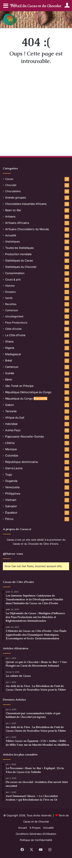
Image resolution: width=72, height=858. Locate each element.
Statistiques (12, 241)
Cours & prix (13, 279)
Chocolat (10, 185)
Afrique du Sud (14, 417)
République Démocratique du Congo (28, 392)
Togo (8, 474)
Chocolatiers (13, 191)
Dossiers (10, 291)
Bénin (8, 379)
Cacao (9, 178)
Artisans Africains (17, 223)
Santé (8, 298)
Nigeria (9, 347)
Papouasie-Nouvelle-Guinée (24, 436)
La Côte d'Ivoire (15, 335)
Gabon (9, 404)
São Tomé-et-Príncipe (19, 385)
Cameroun (11, 310)
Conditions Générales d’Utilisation (36, 833)
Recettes (10, 304)
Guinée (9, 373)
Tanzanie (11, 411)
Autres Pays (12, 430)
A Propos (35, 827)
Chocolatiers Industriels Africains (25, 203)
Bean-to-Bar (13, 210)
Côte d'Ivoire (13, 328)
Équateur (11, 512)
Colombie (11, 455)
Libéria (9, 443)
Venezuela (12, 487)
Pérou (9, 519)
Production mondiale (18, 254)
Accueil (22, 827)
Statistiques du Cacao (19, 260)
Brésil (8, 360)
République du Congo (26, 398)
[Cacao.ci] (10, 19)
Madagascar (13, 354)
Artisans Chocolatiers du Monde (27, 229)
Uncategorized (14, 316)
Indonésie (11, 423)
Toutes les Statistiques (19, 247)
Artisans (10, 216)
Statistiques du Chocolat (20, 266)
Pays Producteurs (16, 322)
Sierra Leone (14, 468)
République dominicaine (21, 462)
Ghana (9, 341)
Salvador (11, 506)
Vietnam (10, 500)
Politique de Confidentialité (36, 839)
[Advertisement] (36, 114)
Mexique (11, 449)
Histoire (10, 285)
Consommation (14, 273)
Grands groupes (15, 197)
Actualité (10, 235)
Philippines (12, 493)
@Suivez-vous (13, 553)
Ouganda (11, 481)
